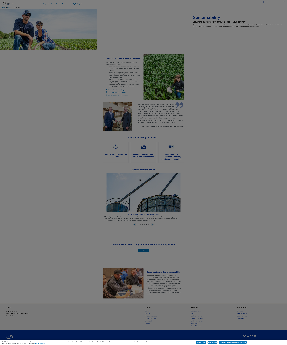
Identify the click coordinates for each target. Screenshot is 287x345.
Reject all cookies (212, 342)
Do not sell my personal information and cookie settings (233, 342)
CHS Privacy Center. (40, 343)
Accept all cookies (201, 342)
